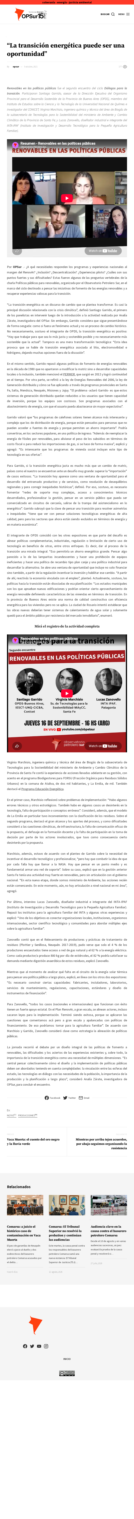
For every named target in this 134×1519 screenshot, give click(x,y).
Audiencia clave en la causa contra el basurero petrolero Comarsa (108, 1231)
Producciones (27, 1115)
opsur (16, 66)
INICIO (67, 1359)
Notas (11, 1115)
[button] (124, 14)
